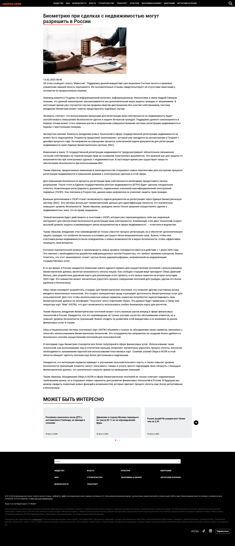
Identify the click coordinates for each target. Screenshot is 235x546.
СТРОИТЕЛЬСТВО (106, 3)
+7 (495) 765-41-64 (35, 499)
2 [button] (117, 440)
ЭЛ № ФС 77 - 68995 (59, 496)
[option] (66, 422)
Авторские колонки (187, 3)
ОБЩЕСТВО (58, 3)
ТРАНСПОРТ (122, 3)
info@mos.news (47, 499)
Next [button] (196, 422)
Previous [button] (38, 422)
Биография (169, 3)
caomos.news (11, 3)
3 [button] (119, 440)
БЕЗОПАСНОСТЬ (79, 3)
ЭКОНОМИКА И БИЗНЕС (151, 3)
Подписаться (223, 531)
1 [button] (115, 440)
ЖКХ (68, 3)
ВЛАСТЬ (92, 3)
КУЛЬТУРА (134, 3)
